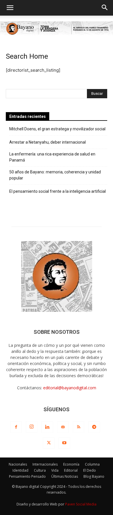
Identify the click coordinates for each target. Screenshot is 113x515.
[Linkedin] (47, 427)
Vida (55, 470)
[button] (10, 8)
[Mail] (63, 427)
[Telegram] (94, 427)
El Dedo (89, 470)
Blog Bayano (93, 476)
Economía (71, 464)
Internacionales (45, 464)
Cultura (40, 470)
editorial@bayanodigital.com (69, 387)
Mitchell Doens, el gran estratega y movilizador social (57, 129)
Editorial (71, 470)
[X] (48, 443)
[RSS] (78, 427)
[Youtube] (64, 443)
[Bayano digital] (56, 28)
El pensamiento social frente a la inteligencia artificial (57, 191)
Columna (92, 464)
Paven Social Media (80, 504)
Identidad (20, 470)
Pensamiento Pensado (27, 476)
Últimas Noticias (64, 476)
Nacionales (18, 464)
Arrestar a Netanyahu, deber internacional (47, 142)
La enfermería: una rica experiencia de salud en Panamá (52, 157)
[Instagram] (31, 427)
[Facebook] (16, 427)
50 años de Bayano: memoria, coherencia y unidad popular (55, 175)
